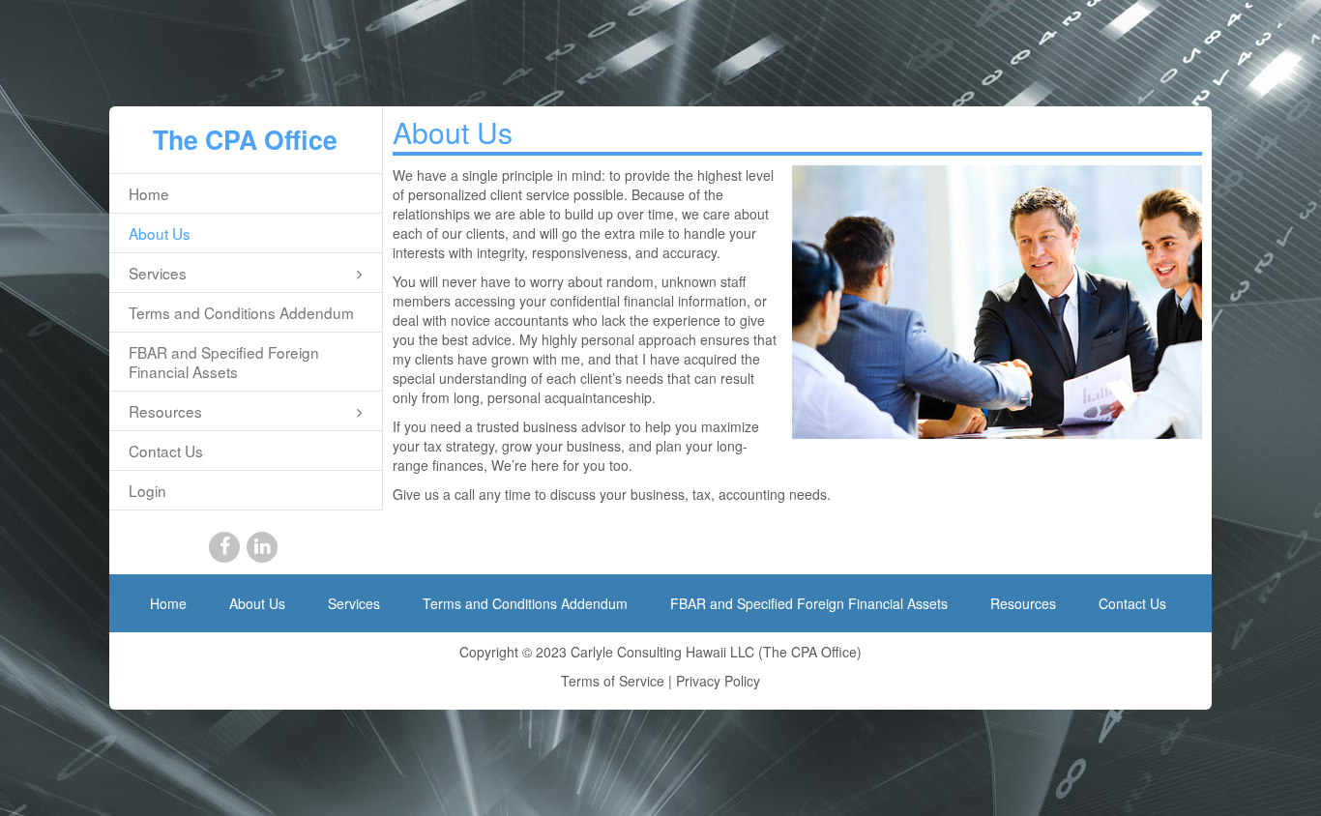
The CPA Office (245, 139)
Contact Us (166, 450)
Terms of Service (612, 680)
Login (147, 490)
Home (149, 193)
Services (158, 272)
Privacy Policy (718, 680)
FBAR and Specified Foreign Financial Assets (224, 361)
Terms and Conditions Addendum (241, 312)
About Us (160, 233)
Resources (165, 411)
